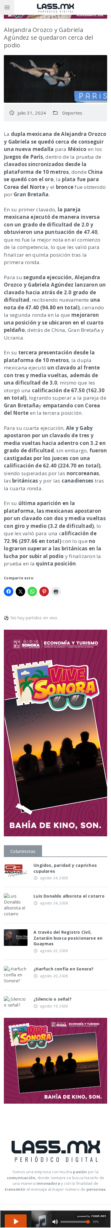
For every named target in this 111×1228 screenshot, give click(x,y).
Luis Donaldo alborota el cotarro (68, 896)
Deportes (72, 113)
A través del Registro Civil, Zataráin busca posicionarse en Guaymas (67, 937)
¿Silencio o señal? (52, 999)
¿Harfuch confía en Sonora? (63, 969)
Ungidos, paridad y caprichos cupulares (65, 868)
